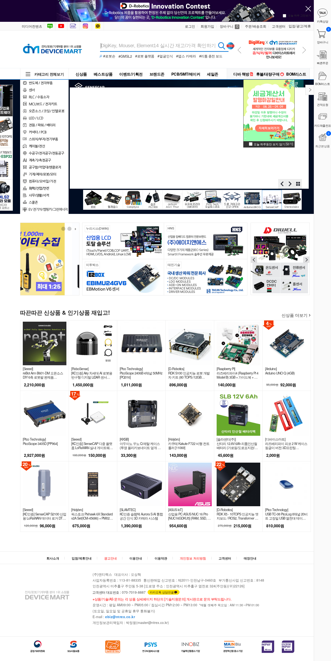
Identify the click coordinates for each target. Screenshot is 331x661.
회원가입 (207, 26)
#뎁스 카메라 (186, 56)
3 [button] (75, 229)
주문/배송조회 (255, 26)
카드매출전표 (322, 125)
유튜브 (61, 26)
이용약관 (161, 558)
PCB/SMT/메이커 (185, 74)
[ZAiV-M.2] (272, 48)
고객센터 (278, 26)
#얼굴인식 (165, 56)
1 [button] (63, 229)
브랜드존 (157, 74)
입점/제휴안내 (82, 558)
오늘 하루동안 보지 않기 (269, 144)
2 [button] (69, 229)
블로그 (49, 26)
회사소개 (53, 558)
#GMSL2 (125, 56)
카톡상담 (98, 26)
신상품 (81, 74)
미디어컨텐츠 (32, 26)
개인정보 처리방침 (193, 558)
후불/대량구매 (268, 74)
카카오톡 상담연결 (162, 592)
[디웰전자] (280, 258)
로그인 (190, 26)
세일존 (212, 74)
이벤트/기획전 (131, 74)
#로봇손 (109, 56)
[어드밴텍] (49, 259)
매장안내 (250, 558)
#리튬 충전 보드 (210, 56)
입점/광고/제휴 (300, 25)
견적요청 (322, 104)
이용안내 (135, 558)
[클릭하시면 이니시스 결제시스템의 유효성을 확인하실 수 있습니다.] (268, 646)
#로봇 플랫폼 (144, 56)
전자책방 (74, 26)
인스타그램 (86, 26)
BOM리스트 (296, 74)
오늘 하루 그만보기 (299, 15)
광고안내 (110, 558)
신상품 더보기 (294, 315)
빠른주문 (322, 63)
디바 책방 (241, 74)
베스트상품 (103, 74)
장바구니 (229, 26)
